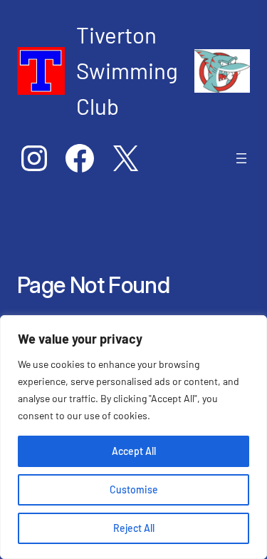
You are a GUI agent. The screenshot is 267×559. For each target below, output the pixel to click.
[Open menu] (241, 158)
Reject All (134, 528)
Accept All (134, 451)
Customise (134, 489)
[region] (133, 437)
